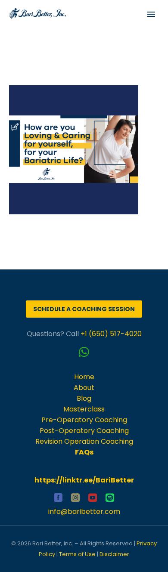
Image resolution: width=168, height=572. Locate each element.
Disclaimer (114, 554)
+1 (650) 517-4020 (111, 334)
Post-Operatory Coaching (84, 431)
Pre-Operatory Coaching (84, 420)
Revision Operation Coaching (84, 441)
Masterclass (84, 409)
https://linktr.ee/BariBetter (84, 480)
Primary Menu (151, 14)
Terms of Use (77, 554)
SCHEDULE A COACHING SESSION (84, 309)
